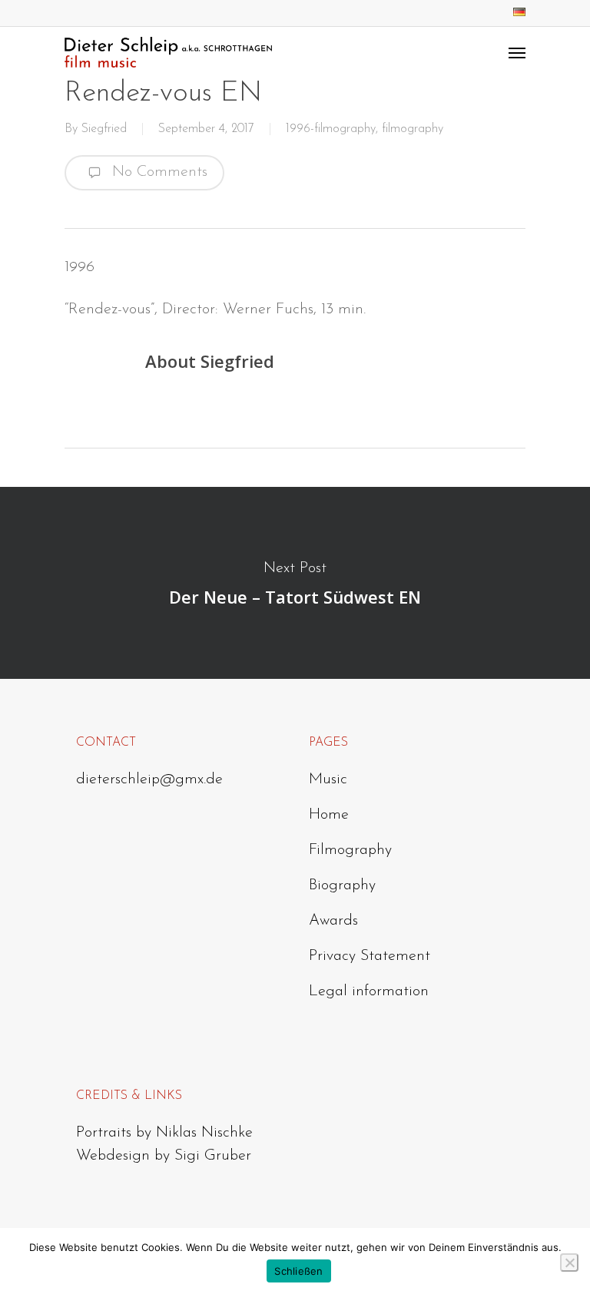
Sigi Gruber (212, 1155)
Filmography (350, 850)
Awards (333, 920)
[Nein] (569, 1262)
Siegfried (104, 129)
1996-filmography (331, 129)
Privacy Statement (369, 956)
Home (329, 814)
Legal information (369, 991)
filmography (412, 129)
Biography (342, 885)
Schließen (298, 1271)
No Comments (157, 172)
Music (328, 779)
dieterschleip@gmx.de (149, 779)
